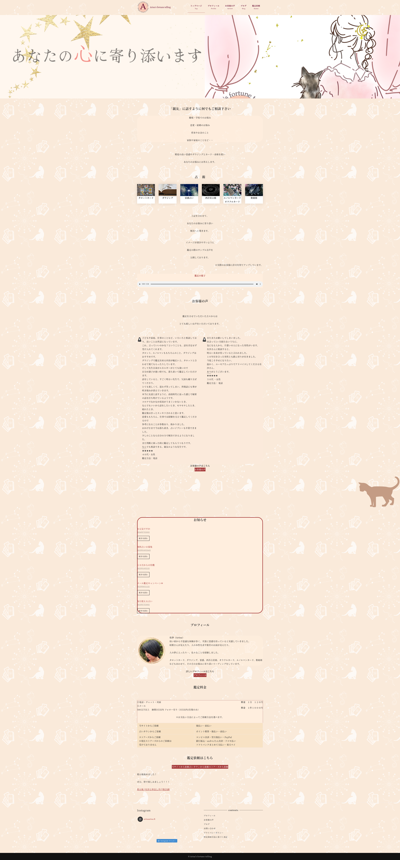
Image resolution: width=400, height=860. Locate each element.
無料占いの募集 (144, 546)
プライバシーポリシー (213, 832)
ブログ (207, 824)
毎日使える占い (144, 601)
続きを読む (143, 538)
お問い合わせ (210, 828)
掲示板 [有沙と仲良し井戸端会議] (153, 789)
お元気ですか (143, 528)
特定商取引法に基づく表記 (216, 837)
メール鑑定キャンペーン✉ (150, 583)
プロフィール (210, 815)
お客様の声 (209, 819)
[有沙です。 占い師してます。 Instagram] (145, 830)
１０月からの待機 (146, 565)
